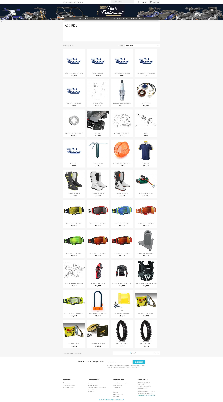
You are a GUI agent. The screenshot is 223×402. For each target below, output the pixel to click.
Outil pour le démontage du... (146, 253)
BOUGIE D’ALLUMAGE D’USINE (122, 103)
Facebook (65, 372)
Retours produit (117, 385)
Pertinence (142, 45)
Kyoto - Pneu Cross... (122, 344)
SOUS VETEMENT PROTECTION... (122, 283)
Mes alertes (116, 396)
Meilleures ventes (68, 387)
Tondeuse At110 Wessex (146, 193)
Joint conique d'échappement (146, 73)
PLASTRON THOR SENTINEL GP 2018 (146, 283)
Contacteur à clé (98, 103)
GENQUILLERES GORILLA (98, 283)
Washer (146, 133)
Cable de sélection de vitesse (74, 73)
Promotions (66, 383)
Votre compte (118, 380)
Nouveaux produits (69, 385)
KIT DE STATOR (146, 103)
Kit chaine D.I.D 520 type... (146, 313)
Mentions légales (93, 385)
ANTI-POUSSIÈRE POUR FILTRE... (122, 163)
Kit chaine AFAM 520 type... (98, 344)
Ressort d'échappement (74, 103)
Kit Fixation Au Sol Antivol (122, 313)
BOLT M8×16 (73, 163)
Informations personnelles (121, 383)
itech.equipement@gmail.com (146, 395)
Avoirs (114, 390)
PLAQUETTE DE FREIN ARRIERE (74, 283)
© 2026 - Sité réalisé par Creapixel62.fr (111, 400)
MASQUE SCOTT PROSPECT (74, 223)
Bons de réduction (118, 394)
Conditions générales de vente (97, 387)
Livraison (90, 383)
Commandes (116, 387)
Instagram (69, 372)
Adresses (116, 392)
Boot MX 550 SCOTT (74, 193)
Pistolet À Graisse (98, 163)
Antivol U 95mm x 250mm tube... (98, 313)
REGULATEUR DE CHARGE (122, 133)
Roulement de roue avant (122, 73)
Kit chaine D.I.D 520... (74, 344)
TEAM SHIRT (146, 163)
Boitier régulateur (98, 73)
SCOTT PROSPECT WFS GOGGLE (74, 313)
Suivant (156, 353)
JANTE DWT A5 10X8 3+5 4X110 (74, 133)
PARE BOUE (98, 133)
